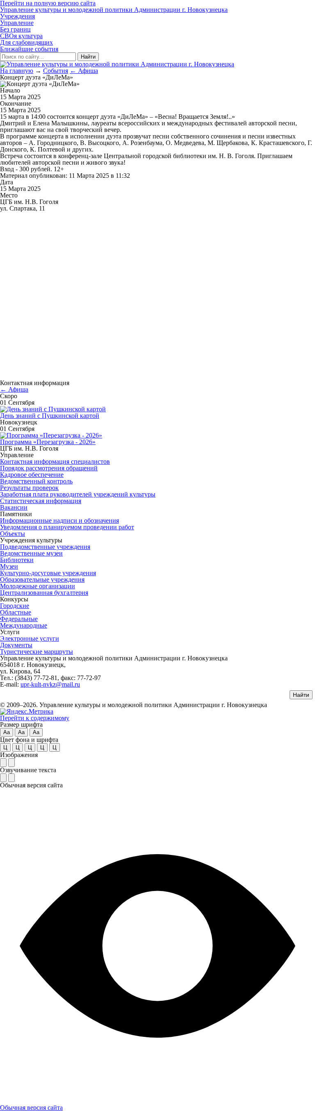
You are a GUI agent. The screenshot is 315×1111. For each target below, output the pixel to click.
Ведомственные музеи (31, 553)
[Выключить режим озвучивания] (11, 777)
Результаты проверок (29, 487)
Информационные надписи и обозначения (59, 520)
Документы (16, 645)
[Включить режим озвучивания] (3, 777)
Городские (14, 605)
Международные (23, 625)
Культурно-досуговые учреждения (48, 572)
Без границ (15, 29)
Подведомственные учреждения (45, 546)
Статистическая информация (40, 500)
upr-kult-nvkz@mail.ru (50, 684)
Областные (15, 612)
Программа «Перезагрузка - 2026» (48, 441)
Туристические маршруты (36, 651)
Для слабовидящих (26, 42)
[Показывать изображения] (3, 762)
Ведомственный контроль (36, 481)
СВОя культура (21, 35)
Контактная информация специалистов (55, 461)
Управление (17, 22)
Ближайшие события (29, 48)
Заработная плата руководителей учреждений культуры (77, 494)
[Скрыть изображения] (11, 762)
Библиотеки (17, 559)
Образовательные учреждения (42, 579)
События (55, 70)
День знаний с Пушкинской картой (49, 415)
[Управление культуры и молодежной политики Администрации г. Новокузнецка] (117, 64)
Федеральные (19, 618)
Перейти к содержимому (34, 717)
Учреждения (17, 16)
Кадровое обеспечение (32, 474)
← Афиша (84, 70)
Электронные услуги (29, 638)
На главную (16, 70)
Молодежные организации (37, 586)
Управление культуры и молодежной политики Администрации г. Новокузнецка (114, 9)
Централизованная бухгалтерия (44, 592)
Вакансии (13, 507)
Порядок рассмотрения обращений (49, 468)
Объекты (12, 533)
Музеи (9, 566)
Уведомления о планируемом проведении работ (67, 527)
